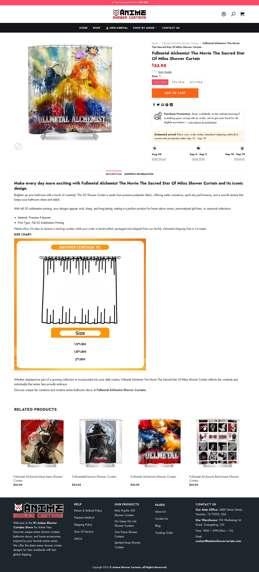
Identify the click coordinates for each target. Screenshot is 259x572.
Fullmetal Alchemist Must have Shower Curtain (38, 478)
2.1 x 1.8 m (196, 82)
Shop (96, 28)
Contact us (171, 28)
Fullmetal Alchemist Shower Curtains (180, 43)
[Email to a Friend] (162, 104)
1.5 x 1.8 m (160, 82)
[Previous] (14, 454)
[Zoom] (18, 146)
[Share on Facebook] (154, 104)
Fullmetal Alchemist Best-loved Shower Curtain (214, 478)
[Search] (233, 14)
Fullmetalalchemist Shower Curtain (94, 477)
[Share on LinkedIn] (171, 104)
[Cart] (242, 14)
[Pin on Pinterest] (166, 104)
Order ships (198, 159)
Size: (156, 76)
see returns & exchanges (203, 122)
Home (83, 28)
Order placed (159, 159)
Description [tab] (114, 174)
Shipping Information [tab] (138, 174)
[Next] (244, 454)
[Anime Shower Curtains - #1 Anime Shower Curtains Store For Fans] (129, 14)
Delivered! (239, 159)
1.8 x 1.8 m (178, 82)
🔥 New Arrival (117, 28)
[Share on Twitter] (158, 104)
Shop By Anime (143, 28)
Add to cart (175, 93)
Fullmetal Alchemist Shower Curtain (153, 477)
